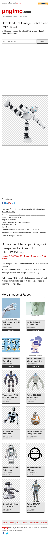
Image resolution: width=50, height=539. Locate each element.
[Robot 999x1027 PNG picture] (35, 382)
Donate (24, 523)
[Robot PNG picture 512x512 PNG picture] (11, 490)
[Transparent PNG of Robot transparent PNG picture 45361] (35, 454)
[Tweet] (13, 203)
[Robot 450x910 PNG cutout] (35, 491)
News (18, 523)
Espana (18, 3)
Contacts (44, 523)
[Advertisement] (25, 70)
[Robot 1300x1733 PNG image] (11, 454)
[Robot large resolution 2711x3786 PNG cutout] (11, 418)
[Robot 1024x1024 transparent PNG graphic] (35, 418)
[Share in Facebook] (3, 203)
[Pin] (9, 203)
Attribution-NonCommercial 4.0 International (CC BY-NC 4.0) (24, 210)
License (11, 523)
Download (11, 330)
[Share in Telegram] (6, 203)
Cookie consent (34, 523)
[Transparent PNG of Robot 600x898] (11, 382)
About (5, 523)
